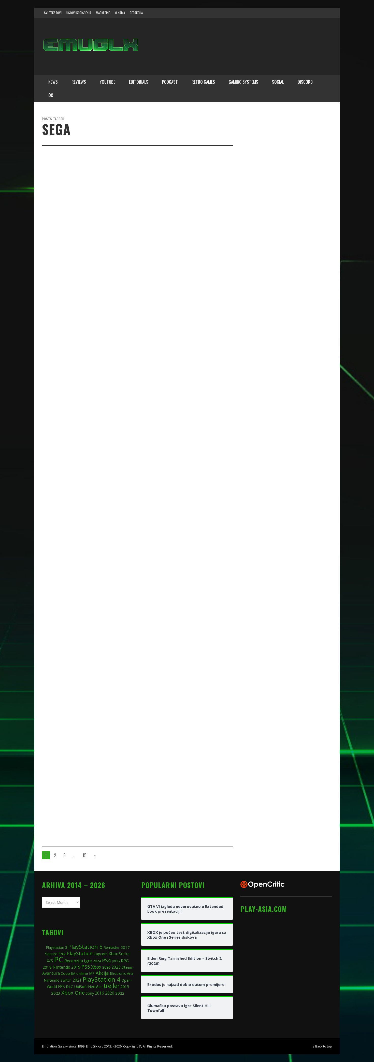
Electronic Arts (122, 973)
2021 (77, 980)
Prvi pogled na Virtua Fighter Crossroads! (175, 191)
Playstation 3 (56, 947)
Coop (65, 973)
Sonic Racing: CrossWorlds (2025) (181, 530)
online (82, 973)
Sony (90, 993)
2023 (55, 993)
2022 (119, 993)
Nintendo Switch (57, 980)
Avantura (51, 973)
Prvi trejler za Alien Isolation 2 (178, 256)
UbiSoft (80, 986)
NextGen (95, 986)
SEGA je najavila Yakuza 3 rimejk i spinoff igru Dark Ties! (179, 602)
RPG (125, 961)
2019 (75, 967)
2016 (99, 993)
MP (92, 973)
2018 (47, 967)
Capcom (101, 953)
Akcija (102, 973)
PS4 (106, 960)
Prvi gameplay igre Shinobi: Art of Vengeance (180, 807)
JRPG (116, 960)
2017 (125, 947)
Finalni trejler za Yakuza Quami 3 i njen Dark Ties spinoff (181, 396)
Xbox (96, 967)
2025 (116, 967)
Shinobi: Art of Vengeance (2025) (179, 667)
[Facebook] (287, 13)
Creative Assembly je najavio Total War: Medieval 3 (181, 465)
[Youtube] (316, 13)
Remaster (112, 947)
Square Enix (55, 953)
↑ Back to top (322, 1046)
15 (84, 855)
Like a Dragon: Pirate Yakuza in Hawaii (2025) (185, 739)
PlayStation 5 (85, 946)
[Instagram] (297, 13)
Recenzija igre (78, 961)
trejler (112, 986)
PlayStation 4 (101, 979)
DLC (69, 986)
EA (73, 973)
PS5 (85, 966)
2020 (109, 993)
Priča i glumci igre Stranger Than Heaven (180, 328)
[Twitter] (307, 13)
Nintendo (61, 967)
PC (58, 959)
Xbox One (73, 992)
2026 (106, 967)
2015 (125, 986)
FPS (61, 986)
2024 (97, 960)
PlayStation (80, 953)
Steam (127, 967)
